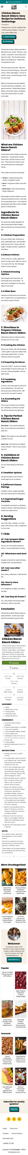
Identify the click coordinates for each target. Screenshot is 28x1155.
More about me (13, 959)
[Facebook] (9, 1119)
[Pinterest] (14, 1119)
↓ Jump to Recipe (9, 37)
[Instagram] (19, 1119)
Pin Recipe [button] (15, 668)
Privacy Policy (14, 1128)
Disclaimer (6, 1133)
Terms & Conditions (17, 1133)
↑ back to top (8, 1143)
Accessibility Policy (8, 1138)
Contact (5, 1128)
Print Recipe (9, 41)
